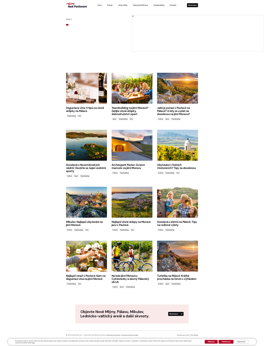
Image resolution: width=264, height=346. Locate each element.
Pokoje (110, 5)
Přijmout (211, 342)
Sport (114, 119)
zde (33, 343)
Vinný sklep (122, 5)
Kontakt (173, 5)
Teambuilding (158, 5)
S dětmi (160, 119)
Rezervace (192, 5)
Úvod (99, 5)
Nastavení (241, 342)
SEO (188, 335)
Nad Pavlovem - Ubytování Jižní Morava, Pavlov (88, 335)
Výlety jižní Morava (140, 5)
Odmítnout (226, 342)
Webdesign (181, 335)
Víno (79, 116)
